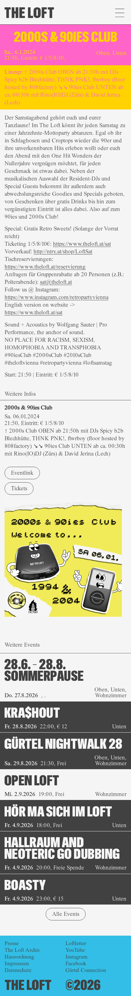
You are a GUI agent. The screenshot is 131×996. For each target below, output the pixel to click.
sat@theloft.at (56, 282)
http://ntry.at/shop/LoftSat (63, 251)
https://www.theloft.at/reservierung (45, 266)
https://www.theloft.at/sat (82, 244)
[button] (119, 13)
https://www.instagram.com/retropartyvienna (56, 297)
